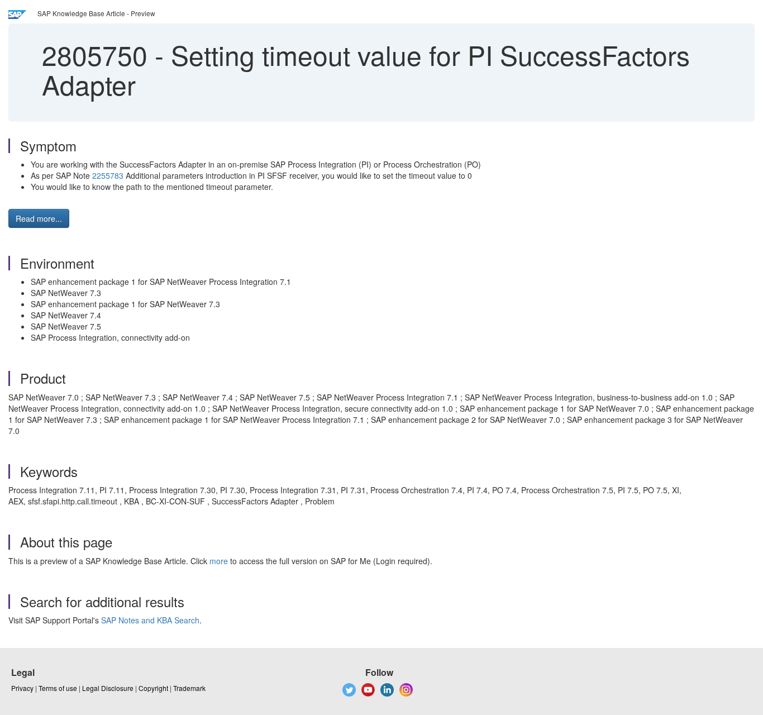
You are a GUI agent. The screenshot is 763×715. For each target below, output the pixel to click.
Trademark (189, 688)
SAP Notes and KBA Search (150, 620)
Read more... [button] (39, 218)
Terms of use (58, 688)
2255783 (107, 175)
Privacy (22, 688)
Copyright (153, 688)
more (218, 560)
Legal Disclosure (107, 688)
